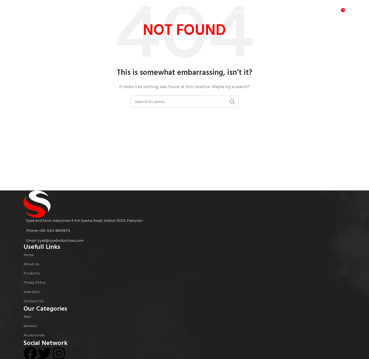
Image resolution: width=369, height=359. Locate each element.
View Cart (32, 292)
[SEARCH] (232, 101)
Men (27, 316)
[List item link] (184, 231)
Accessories (34, 335)
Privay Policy (35, 282)
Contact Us (33, 301)
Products (32, 273)
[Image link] (37, 204)
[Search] (318, 12)
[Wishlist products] (329, 12)
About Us (31, 264)
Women (30, 326)
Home (28, 255)
